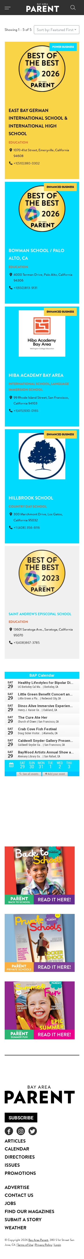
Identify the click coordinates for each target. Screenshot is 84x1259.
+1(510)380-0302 (27, 163)
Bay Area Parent (38, 1240)
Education (18, 142)
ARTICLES (15, 1141)
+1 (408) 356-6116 (27, 527)
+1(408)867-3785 (27, 642)
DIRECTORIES (20, 1157)
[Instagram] (21, 1131)
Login (57, 1245)
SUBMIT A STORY (23, 1219)
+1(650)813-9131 (25, 287)
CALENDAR (17, 1149)
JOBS (10, 1203)
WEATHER (15, 1227)
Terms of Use (25, 1245)
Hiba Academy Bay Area (36, 375)
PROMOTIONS (20, 1173)
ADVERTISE (17, 1187)
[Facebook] (9, 1131)
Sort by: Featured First (55, 29)
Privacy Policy (43, 1245)
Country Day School (28, 506)
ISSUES (12, 1165)
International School (29, 383)
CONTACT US (19, 1195)
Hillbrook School (31, 498)
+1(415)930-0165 (26, 410)
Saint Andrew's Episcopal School (40, 614)
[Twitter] (32, 1131)
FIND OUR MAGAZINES (29, 1211)
